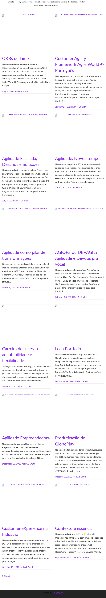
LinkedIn (11, 2)
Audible (64, 2)
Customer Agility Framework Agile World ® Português (79, 65)
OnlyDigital (57, 593)
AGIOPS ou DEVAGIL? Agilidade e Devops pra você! (76, 258)
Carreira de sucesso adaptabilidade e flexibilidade (20, 355)
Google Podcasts (53, 2)
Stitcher (48, 5)
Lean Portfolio (68, 349)
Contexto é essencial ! (75, 528)
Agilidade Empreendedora (26, 438)
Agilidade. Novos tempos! (79, 158)
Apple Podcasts (40, 2)
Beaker (82, 2)
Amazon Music (27, 2)
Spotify (18, 2)
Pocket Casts (73, 2)
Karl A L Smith (21, 91)
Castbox (55, 5)
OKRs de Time (15, 59)
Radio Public (38, 5)
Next (7, 576)
